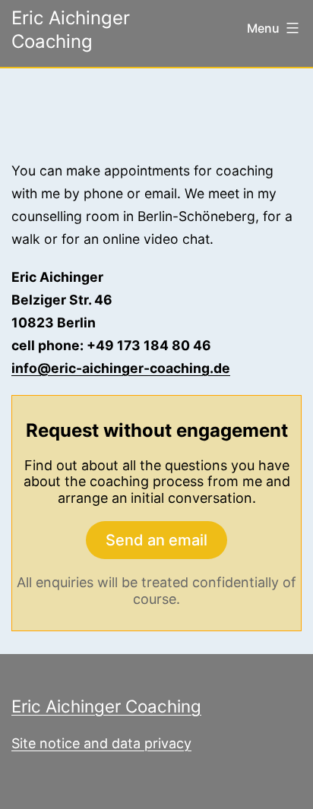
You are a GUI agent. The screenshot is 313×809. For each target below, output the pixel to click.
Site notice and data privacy (101, 743)
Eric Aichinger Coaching (106, 706)
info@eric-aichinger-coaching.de (120, 368)
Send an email (156, 540)
